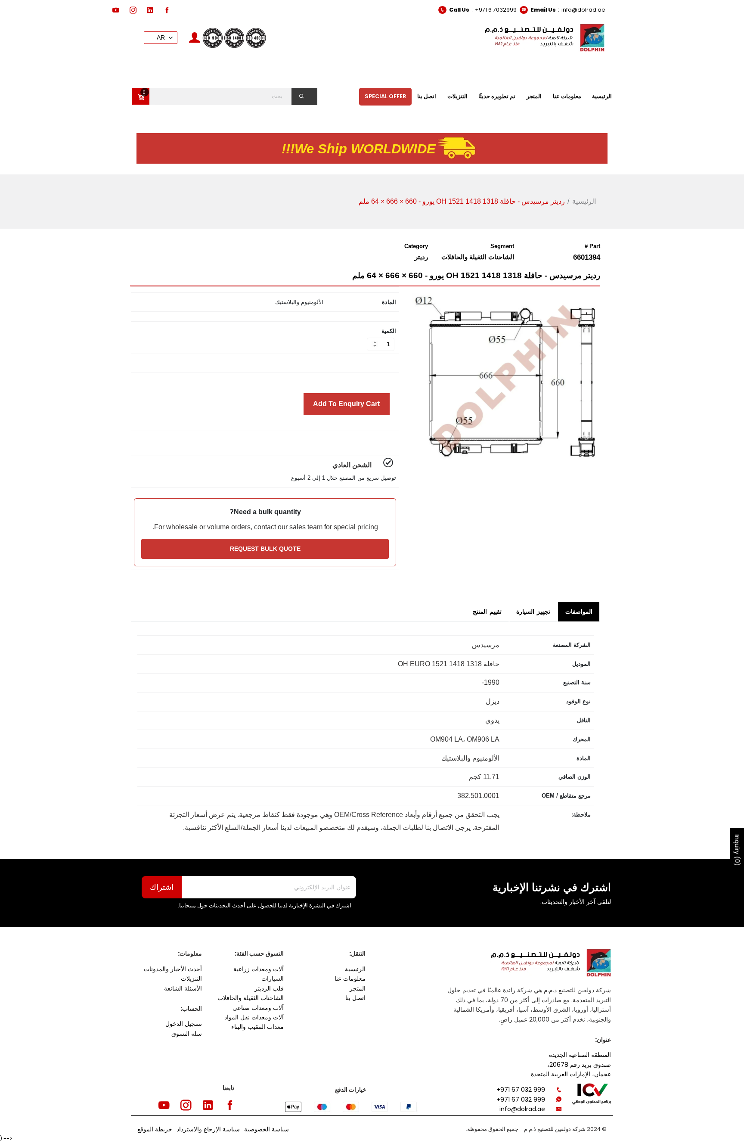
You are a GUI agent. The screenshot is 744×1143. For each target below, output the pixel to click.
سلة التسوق (186, 1033)
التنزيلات (191, 978)
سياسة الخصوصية (266, 1129)
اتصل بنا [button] (426, 96)
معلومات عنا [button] (567, 96)
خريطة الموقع (154, 1129)
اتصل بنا (355, 998)
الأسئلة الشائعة (183, 988)
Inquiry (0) (737, 850)
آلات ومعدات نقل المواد (254, 1017)
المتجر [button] (534, 96)
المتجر (358, 988)
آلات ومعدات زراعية (258, 969)
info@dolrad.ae (583, 9)
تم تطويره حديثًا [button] (496, 96)
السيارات (272, 978)
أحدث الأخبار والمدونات (173, 969)
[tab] (578, 611)
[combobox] (231, 96)
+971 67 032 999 (520, 1089)
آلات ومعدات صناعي (258, 1007)
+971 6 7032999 (496, 9)
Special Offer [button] (385, 96)
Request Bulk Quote (265, 548)
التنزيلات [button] (457, 96)
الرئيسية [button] (602, 96)
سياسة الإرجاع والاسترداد (208, 1129)
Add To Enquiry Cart (346, 403)
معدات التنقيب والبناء (257, 1026)
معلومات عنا (350, 978)
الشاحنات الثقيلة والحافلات (250, 998)
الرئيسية (584, 201)
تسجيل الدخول (183, 1023)
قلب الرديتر (269, 988)
